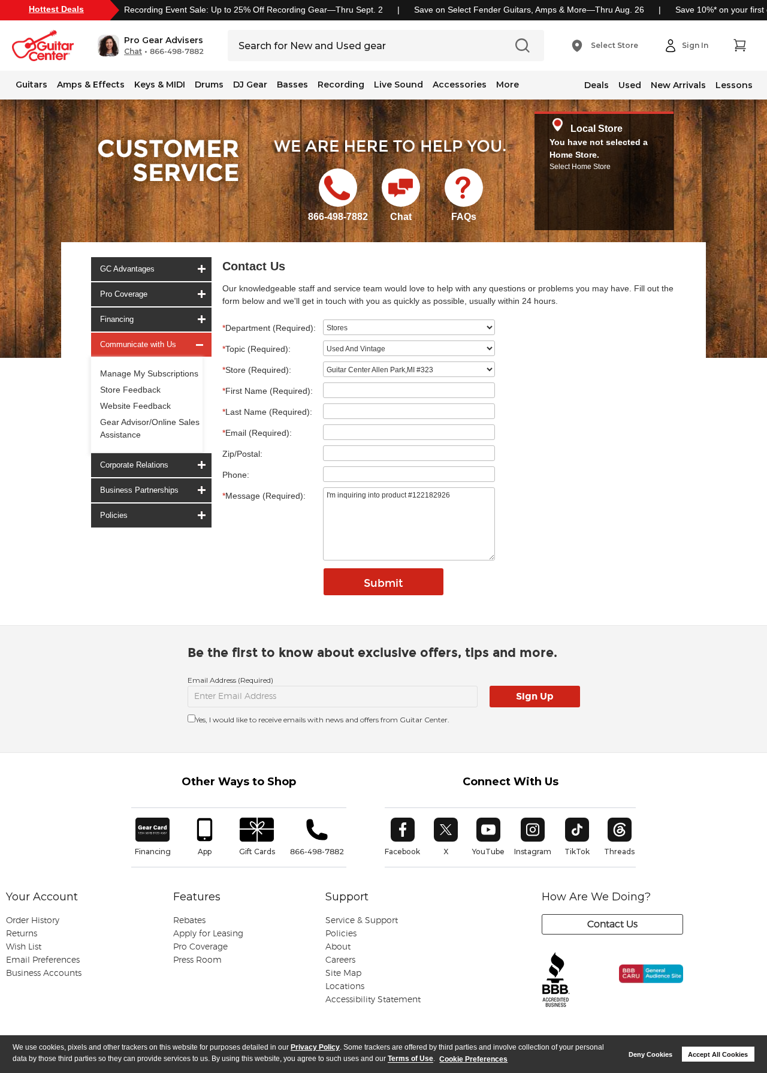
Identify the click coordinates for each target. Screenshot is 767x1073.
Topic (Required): (256, 349)
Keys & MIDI (159, 84)
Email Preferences (43, 960)
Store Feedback (130, 389)
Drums (209, 84)
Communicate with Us (138, 344)
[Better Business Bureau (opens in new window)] (556, 980)
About (338, 947)
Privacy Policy (315, 1047)
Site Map (343, 973)
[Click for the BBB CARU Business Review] (643, 986)
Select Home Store (580, 166)
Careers (340, 960)
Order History (32, 921)
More (507, 84)
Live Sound (398, 84)
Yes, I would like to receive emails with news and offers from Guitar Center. (322, 719)
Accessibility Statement (373, 1000)
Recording (341, 84)
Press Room (197, 960)
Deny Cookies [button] (650, 1054)
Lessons (734, 85)
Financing (117, 319)
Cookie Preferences (473, 1059)
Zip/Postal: (242, 454)
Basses (292, 84)
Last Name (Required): (267, 412)
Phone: (235, 475)
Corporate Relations (134, 464)
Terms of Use (410, 1059)
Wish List (23, 947)
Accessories (460, 84)
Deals (596, 85)
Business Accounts (43, 973)
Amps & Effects (91, 84)
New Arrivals (678, 85)
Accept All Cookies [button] (718, 1054)
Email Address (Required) (230, 680)
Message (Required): (264, 496)
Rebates (189, 921)
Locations (344, 986)
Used (629, 85)
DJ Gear (250, 84)
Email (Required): (257, 433)
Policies (114, 515)
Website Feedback (135, 406)
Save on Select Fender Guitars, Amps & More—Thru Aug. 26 (529, 9)
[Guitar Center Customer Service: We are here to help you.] (167, 175)
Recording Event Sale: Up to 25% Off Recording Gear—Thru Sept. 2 (253, 9)
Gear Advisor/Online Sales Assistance (150, 428)
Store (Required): (256, 370)
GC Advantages (127, 268)
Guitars (31, 84)
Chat (133, 51)
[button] (151, 45)
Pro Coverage (123, 294)
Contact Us (612, 924)
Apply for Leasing (208, 934)
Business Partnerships (139, 490)
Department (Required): (269, 328)
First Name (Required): (267, 391)
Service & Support (361, 921)
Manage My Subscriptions (149, 373)
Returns (21, 934)
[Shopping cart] (739, 45)
